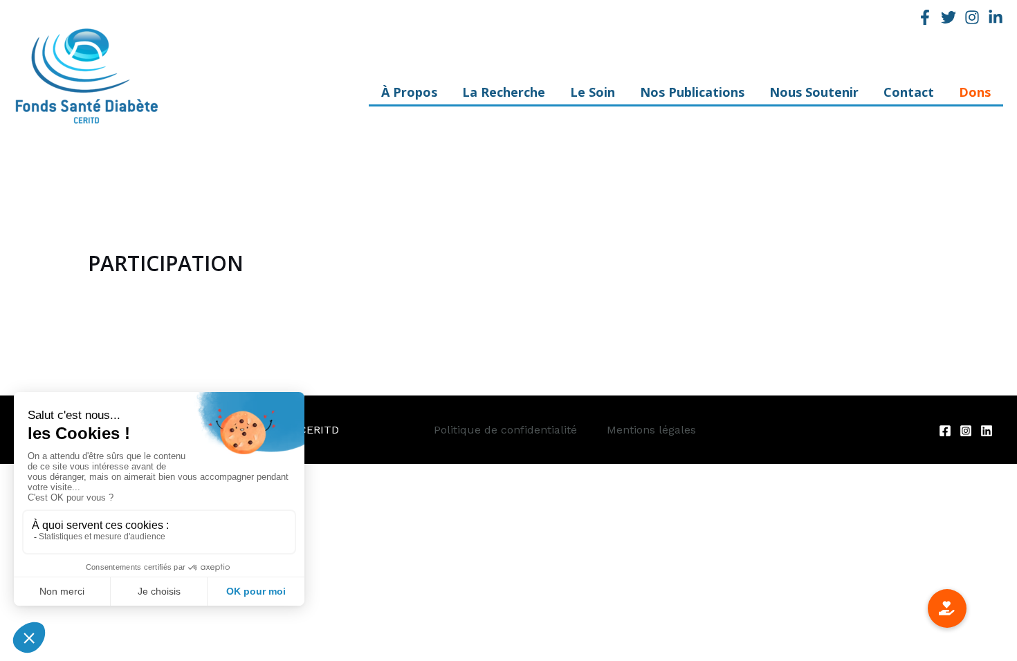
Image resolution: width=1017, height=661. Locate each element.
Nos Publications (692, 96)
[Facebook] (925, 17)
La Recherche (503, 96)
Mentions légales (651, 429)
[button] (947, 608)
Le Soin (592, 96)
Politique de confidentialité (505, 429)
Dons (975, 96)
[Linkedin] (995, 17)
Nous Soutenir (814, 96)
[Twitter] (948, 17)
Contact (908, 96)
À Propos (409, 96)
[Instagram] (972, 17)
